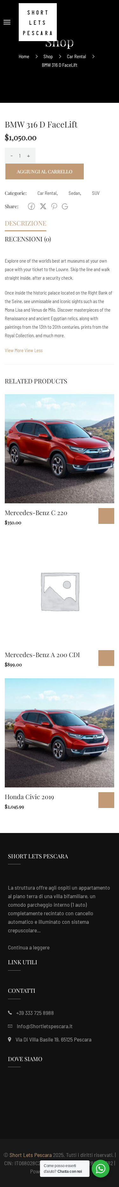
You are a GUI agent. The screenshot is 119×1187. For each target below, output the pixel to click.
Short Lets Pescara (31, 1154)
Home (24, 56)
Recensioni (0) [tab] (28, 238)
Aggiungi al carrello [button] (106, 516)
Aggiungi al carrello (44, 171)
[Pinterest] (54, 206)
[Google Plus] (65, 206)
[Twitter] (43, 206)
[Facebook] (31, 206)
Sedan (74, 193)
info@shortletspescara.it (45, 1025)
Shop (48, 56)
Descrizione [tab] (25, 223)
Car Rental (76, 56)
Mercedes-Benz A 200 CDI (42, 654)
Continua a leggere (29, 947)
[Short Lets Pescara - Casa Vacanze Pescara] (38, 22)
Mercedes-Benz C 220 (36, 512)
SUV (96, 193)
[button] (24, 350)
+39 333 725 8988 (35, 1012)
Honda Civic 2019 (29, 796)
